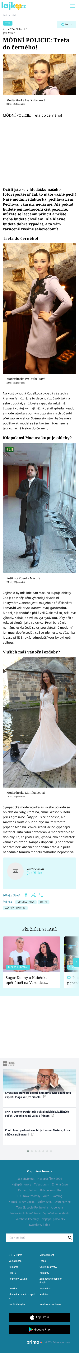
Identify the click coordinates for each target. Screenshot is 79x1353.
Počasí (33, 1190)
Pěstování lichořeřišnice (25, 1213)
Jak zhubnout (26, 1178)
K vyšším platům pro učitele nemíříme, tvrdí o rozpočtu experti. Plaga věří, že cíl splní (38, 1094)
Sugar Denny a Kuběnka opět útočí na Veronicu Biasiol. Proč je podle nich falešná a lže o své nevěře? (28, 980)
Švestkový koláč (39, 1225)
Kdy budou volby (50, 1190)
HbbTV (12, 1272)
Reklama (13, 1266)
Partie (22, 1190)
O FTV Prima (15, 1254)
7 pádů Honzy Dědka (21, 1202)
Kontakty (44, 1272)
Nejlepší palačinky (53, 1219)
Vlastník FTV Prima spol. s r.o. (22, 1296)
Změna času (60, 1184)
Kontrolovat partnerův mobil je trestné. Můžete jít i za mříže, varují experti (37, 1132)
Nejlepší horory (21, 1184)
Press (43, 1260)
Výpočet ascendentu (56, 1213)
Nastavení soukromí (50, 1304)
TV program (41, 1184)
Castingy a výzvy (48, 1266)
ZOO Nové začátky (28, 1196)
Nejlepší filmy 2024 (49, 1178)
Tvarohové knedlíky (26, 1219)
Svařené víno (62, 1202)
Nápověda (45, 1288)
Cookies (13, 1288)
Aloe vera (57, 1207)
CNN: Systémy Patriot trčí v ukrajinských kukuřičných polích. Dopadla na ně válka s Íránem (37, 1113)
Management (47, 1254)
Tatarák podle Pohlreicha (32, 1207)
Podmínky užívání (18, 1278)
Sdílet (64, 25)
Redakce (44, 1294)
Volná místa (15, 1260)
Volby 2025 (44, 1202)
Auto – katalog (52, 1196)
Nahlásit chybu (17, 1304)
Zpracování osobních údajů (51, 1280)
